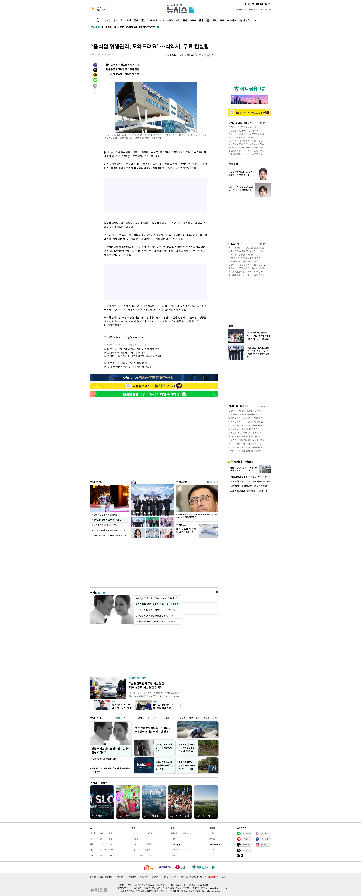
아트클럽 (135, 838)
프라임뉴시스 (253, 9)
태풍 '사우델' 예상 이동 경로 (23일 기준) (186, 530)
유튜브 (246, 839)
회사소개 (93, 877)
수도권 (170, 20)
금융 (136, 20)
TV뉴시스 (231, 20)
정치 (115, 20)
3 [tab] (214, 482)
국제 (122, 20)
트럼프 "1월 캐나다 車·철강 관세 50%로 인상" (163, 708)
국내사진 (174, 833)
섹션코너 (135, 850)
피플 (230, 326)
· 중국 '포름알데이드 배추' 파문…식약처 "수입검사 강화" (249, 491)
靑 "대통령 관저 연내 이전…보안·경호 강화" (122, 708)
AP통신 (212, 833)
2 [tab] (211, 482)
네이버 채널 (246, 833)
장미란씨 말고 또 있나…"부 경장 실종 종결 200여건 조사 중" (187, 748)
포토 (222, 20)
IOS (210, 855)
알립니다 (224, 877)
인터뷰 (134, 844)
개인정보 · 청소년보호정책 (191, 877)
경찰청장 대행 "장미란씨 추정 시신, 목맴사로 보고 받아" (110, 770)
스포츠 (193, 20)
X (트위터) (246, 844)
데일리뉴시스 (149, 850)
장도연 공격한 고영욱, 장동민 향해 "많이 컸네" (155, 615)
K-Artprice (241, 9)
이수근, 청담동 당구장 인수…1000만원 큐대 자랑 (156, 598)
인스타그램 (264, 844)
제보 (254, 20)
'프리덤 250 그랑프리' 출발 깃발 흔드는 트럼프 (110, 535)
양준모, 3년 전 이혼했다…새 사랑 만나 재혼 (163, 747)
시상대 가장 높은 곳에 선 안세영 (105, 514)
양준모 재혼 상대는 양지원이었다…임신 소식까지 (157, 604)
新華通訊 (212, 838)
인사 (133, 855)
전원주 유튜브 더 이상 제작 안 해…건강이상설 (155, 609)
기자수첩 (233, 164)
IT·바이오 (153, 20)
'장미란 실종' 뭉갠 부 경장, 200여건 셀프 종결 (155, 621)
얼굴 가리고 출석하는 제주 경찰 (104, 525)
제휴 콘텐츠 (244, 20)
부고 (141, 855)
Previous (91, 705)
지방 (178, 20)
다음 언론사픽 (264, 833)
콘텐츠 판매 (132, 877)
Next (178, 705)
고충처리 (155, 877)
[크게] (216, 55)
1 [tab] (208, 482)
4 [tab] (217, 482)
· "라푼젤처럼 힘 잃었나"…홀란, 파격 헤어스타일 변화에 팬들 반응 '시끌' (249, 476)
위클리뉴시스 (266, 9)
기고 (146, 838)
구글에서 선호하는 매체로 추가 (182, 55)
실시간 (107, 20)
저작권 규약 (144, 877)
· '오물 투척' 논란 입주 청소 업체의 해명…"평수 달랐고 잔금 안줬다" (249, 481)
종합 (118, 717)
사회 (162, 20)
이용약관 (174, 877)
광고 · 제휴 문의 (106, 877)
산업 (143, 20)
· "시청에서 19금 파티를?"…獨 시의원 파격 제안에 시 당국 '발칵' (249, 486)
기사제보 (164, 877)
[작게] (212, 55)
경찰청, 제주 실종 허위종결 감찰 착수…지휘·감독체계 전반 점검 (122, 27)
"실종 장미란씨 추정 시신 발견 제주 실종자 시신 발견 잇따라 (146, 685)
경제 (129, 20)
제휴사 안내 (120, 877)
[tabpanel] (197, 502)
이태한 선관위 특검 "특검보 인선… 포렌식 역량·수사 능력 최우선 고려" (197, 516)
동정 (150, 855)
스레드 (246, 850)
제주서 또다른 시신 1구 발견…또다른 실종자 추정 (164, 765)
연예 (201, 20)
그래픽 (173, 838)
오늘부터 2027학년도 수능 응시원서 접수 (108, 530)
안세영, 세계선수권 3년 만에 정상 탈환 (107, 519)
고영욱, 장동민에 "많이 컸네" (103, 759)
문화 (185, 20)
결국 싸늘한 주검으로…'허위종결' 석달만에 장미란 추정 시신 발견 (153, 729)
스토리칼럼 (148, 833)
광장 (215, 20)
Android (212, 849)
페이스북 (265, 839)
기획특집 (148, 844)
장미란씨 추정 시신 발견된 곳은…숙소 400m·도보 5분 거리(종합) (187, 765)
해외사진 (186, 833)
